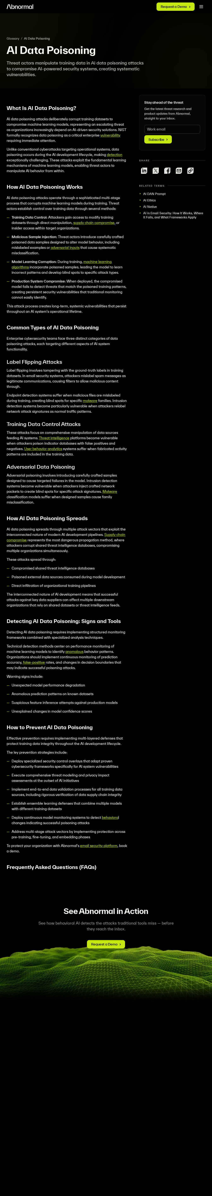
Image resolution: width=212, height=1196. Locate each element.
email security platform (98, 846)
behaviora (110, 817)
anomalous (74, 651)
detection (114, 155)
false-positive (34, 662)
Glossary (13, 38)
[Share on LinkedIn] (144, 171)
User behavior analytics (43, 449)
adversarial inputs (65, 247)
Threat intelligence (54, 438)
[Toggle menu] (201, 6)
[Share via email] (179, 171)
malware (90, 401)
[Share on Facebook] (167, 171)
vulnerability (110, 135)
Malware (109, 491)
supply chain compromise (93, 223)
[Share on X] (156, 171)
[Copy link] (190, 171)
